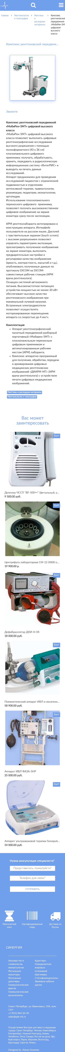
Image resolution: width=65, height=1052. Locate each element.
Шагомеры (41, 974)
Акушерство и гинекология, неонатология (16, 964)
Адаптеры (40, 960)
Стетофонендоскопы (46, 978)
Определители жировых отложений (43, 967)
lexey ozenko (30, 1050)
